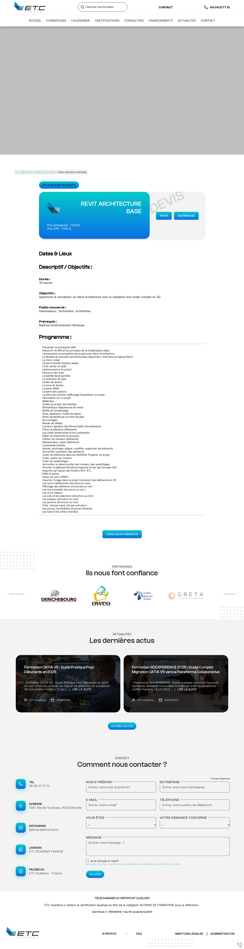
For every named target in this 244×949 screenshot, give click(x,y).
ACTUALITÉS (187, 20)
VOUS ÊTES (95, 818)
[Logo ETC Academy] (30, 7)
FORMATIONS (56, 20)
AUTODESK (44, 172)
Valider (95, 874)
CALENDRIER (80, 20)
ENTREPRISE (170, 782)
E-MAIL (92, 800)
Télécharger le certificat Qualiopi (122, 898)
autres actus (122, 726)
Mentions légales (189, 934)
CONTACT (208, 20)
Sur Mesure (186, 215)
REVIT (54, 172)
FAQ (139, 934)
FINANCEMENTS (161, 20)
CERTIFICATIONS (107, 20)
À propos (109, 934)
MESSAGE (94, 837)
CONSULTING (134, 20)
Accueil (18, 172)
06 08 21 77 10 (39, 786)
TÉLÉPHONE (169, 800)
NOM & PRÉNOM (99, 782)
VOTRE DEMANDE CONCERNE (183, 818)
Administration (222, 934)
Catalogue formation (122, 534)
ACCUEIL (35, 20)
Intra (164, 215)
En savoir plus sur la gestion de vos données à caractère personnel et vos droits (133, 864)
